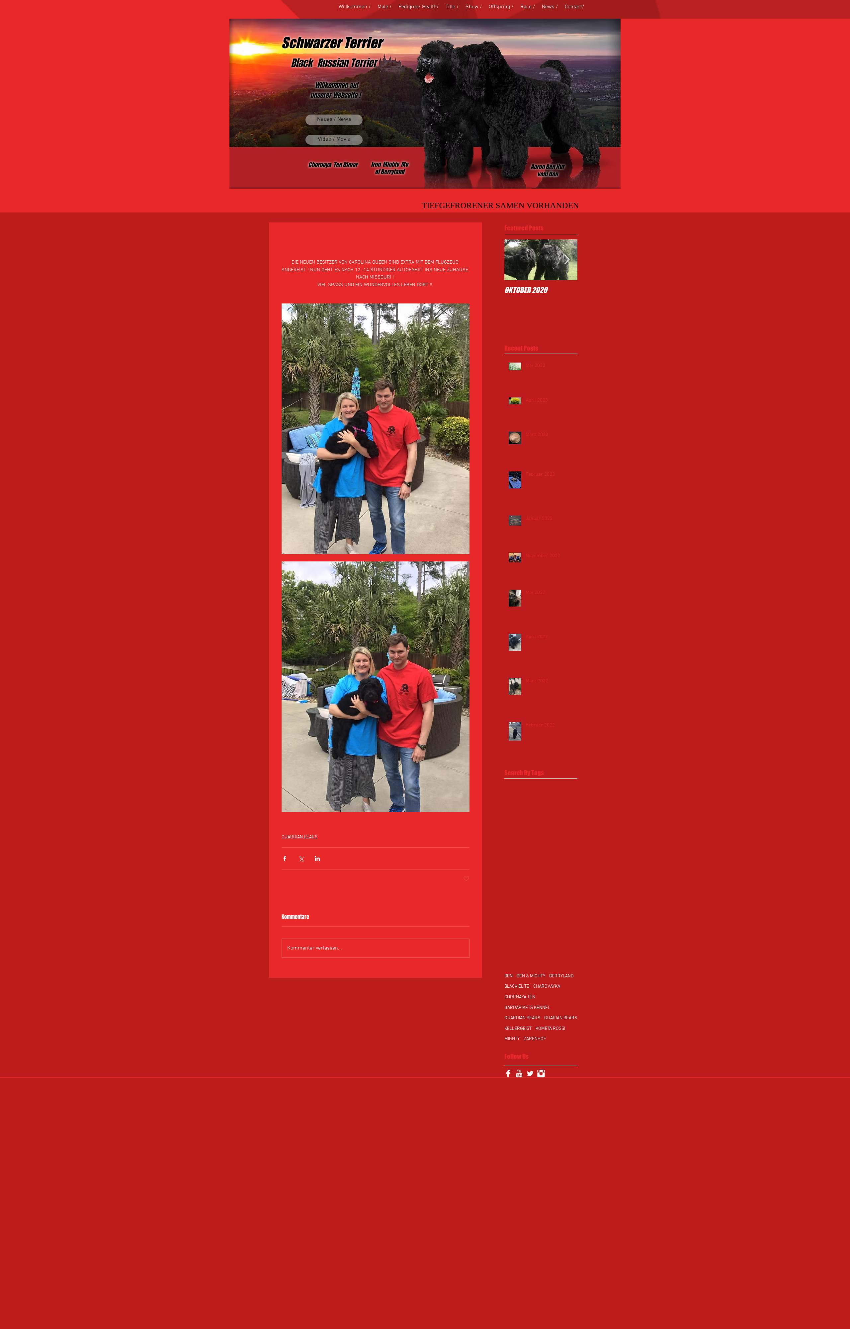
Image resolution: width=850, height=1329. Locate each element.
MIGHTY (512, 1039)
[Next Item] (567, 260)
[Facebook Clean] (508, 1073)
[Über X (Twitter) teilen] (301, 858)
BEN (508, 976)
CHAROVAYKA (546, 986)
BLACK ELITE (516, 986)
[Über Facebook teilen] (285, 858)
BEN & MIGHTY (531, 976)
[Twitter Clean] (530, 1073)
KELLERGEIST (518, 1029)
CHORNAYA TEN (519, 997)
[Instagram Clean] (541, 1073)
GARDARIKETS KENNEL (527, 1008)
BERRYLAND (561, 976)
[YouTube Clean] (519, 1073)
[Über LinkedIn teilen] (317, 858)
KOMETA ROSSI (550, 1029)
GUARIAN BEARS (560, 1018)
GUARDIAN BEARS (299, 837)
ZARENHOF (535, 1039)
